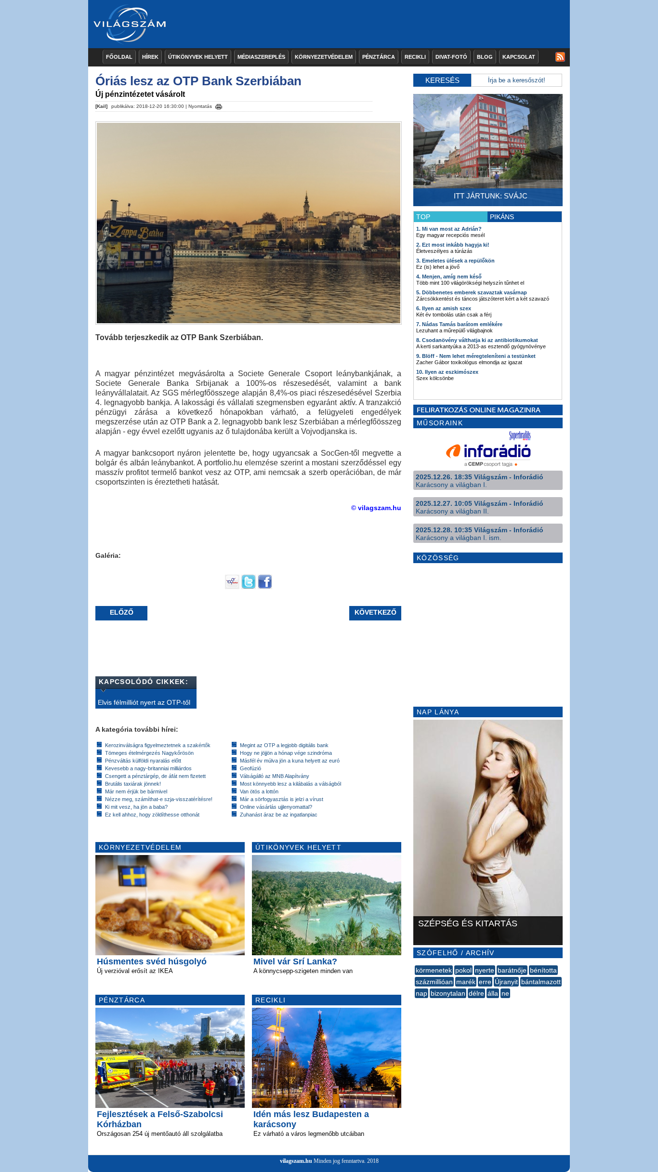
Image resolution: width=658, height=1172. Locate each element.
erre (485, 982)
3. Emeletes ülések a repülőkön (455, 260)
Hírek (150, 57)
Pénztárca (378, 57)
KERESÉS (442, 80)
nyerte (484, 970)
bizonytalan (448, 993)
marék (465, 982)
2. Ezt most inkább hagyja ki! (452, 245)
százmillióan (434, 982)
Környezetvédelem (324, 57)
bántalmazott (541, 982)
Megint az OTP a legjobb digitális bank (284, 745)
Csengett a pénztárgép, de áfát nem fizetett (155, 776)
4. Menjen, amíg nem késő (449, 276)
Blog (485, 57)
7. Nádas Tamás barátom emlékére (459, 324)
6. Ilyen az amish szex (443, 308)
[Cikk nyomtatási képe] (218, 105)
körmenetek (434, 970)
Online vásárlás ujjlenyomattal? (276, 807)
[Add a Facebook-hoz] (265, 587)
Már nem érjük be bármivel (136, 791)
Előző (121, 612)
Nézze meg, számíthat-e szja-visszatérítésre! (158, 799)
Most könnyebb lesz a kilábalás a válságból (290, 784)
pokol (463, 970)
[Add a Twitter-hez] (248, 587)
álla (492, 993)
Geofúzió (250, 768)
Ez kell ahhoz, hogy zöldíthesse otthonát (152, 814)
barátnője (512, 970)
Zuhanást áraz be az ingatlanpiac (278, 814)
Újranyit (506, 982)
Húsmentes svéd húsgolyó (152, 961)
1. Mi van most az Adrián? (449, 229)
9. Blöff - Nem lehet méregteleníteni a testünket (476, 356)
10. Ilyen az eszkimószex (447, 372)
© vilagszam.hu (376, 508)
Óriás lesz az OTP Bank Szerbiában (198, 81)
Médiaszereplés (261, 57)
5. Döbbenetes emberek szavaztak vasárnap (471, 292)
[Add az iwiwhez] (232, 587)
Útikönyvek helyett (198, 57)
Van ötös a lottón (259, 791)
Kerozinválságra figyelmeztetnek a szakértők (158, 745)
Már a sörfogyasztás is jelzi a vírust (281, 799)
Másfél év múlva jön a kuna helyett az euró (290, 761)
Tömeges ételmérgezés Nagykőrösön (149, 753)
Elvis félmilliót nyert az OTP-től (144, 702)
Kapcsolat (518, 57)
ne (505, 993)
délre (476, 993)
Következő (375, 612)
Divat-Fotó (451, 57)
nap (421, 993)
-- (415, 1004)
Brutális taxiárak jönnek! (133, 784)
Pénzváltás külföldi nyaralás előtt (143, 761)
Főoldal (119, 57)
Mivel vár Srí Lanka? (295, 961)
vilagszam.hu (296, 1161)
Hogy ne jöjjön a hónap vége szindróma (286, 753)
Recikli (415, 57)
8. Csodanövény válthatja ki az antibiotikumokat (477, 340)
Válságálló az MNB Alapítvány (274, 776)
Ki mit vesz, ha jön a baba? (136, 807)
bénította (543, 970)
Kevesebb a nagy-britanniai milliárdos (148, 768)
